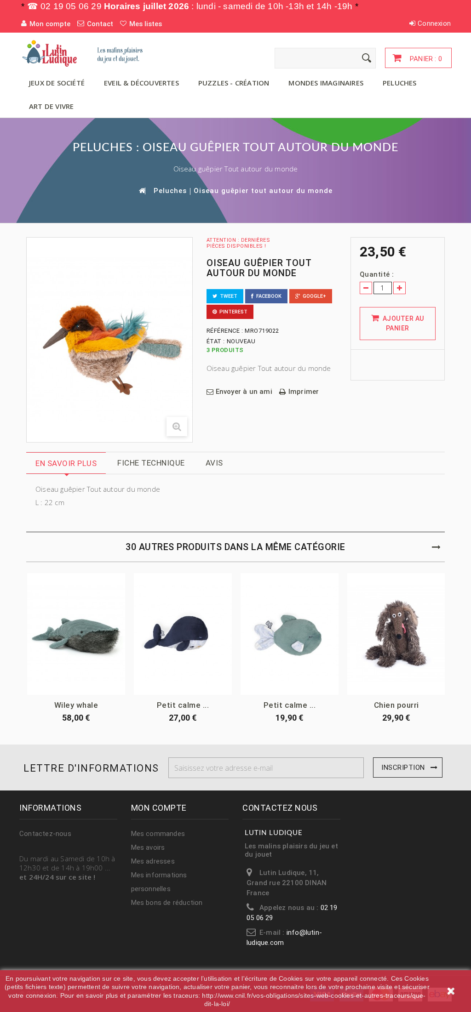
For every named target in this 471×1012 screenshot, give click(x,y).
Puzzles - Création (234, 82)
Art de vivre (51, 106)
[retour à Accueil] (141, 190)
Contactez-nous (45, 834)
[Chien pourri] (396, 633)
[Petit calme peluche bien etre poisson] (290, 633)
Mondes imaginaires (325, 82)
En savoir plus (66, 463)
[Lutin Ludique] (86, 53)
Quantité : (377, 274)
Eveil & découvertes (141, 82)
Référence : (225, 330)
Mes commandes (158, 834)
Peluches (400, 82)
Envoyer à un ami (244, 391)
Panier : (425, 59)
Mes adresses (153, 861)
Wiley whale (76, 705)
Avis (214, 462)
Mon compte (159, 808)
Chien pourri (396, 705)
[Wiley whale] (76, 633)
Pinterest (232, 312)
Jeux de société (57, 82)
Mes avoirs (148, 847)
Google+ (313, 296)
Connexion (434, 23)
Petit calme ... (183, 705)
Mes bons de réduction (167, 902)
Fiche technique (151, 462)
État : (216, 341)
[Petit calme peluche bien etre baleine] (183, 633)
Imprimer (303, 391)
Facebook (267, 296)
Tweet (227, 296)
